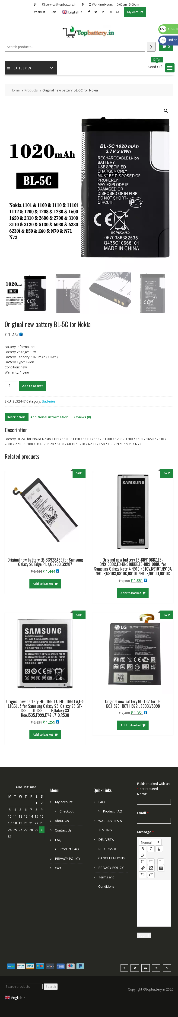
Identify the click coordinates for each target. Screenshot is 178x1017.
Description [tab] (16, 417)
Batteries (48, 401)
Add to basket (32, 386)
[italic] (151, 848)
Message (145, 832)
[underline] (159, 848)
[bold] (142, 848)
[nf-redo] (151, 874)
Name (142, 794)
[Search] (151, 47)
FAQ (58, 840)
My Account (135, 12)
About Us (62, 821)
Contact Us (63, 830)
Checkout (67, 811)
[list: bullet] (151, 861)
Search (51, 986)
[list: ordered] (142, 861)
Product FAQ (69, 849)
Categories (22, 67)
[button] (170, 67)
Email (143, 813)
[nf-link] (142, 868)
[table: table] (161, 868)
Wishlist (39, 12)
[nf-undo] (142, 874)
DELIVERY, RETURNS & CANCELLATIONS (111, 848)
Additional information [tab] (49, 417)
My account (64, 802)
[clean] (142, 855)
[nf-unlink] (151, 868)
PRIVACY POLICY (67, 858)
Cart (53, 12)
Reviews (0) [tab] (82, 417)
